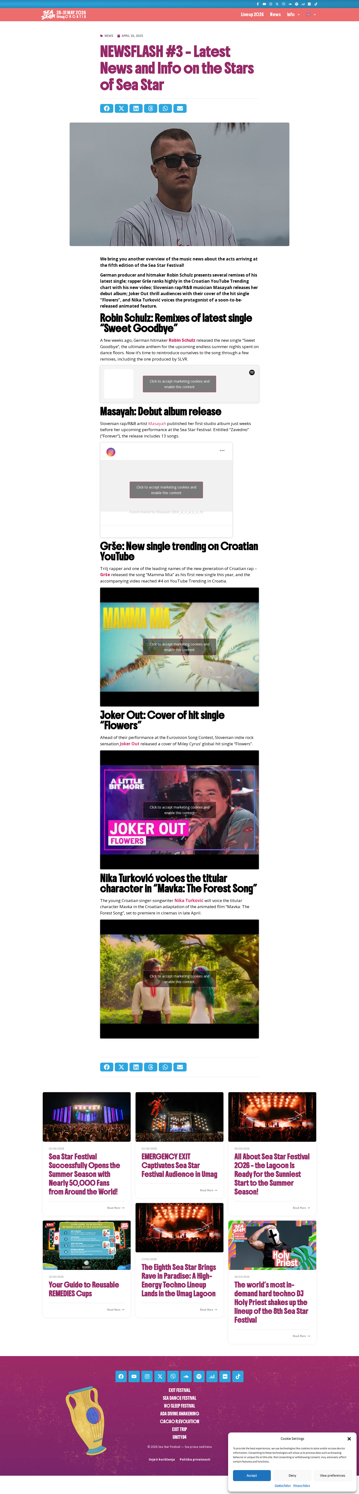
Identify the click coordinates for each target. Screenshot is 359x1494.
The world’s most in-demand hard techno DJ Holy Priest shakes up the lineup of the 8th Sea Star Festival (271, 1302)
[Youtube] (264, 4)
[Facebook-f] (258, 4)
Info (291, 14)
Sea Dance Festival (179, 1398)
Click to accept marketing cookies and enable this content (180, 384)
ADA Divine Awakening (179, 1414)
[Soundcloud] (290, 4)
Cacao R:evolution (179, 1421)
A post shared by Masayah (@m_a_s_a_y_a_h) (166, 512)
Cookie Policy (283, 1485)
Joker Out (129, 744)
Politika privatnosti (195, 1459)
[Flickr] (309, 4)
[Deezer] (303, 4)
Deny (292, 1475)
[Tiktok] (316, 4)
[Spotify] (296, 4)
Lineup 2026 (252, 14)
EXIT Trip (179, 1429)
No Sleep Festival (179, 1406)
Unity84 (179, 1437)
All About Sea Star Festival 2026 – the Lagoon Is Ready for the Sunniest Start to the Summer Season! (272, 1174)
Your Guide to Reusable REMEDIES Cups (84, 1289)
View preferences (332, 1475)
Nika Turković (188, 900)
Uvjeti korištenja (162, 1459)
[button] (349, 1438)
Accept (252, 1475)
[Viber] (283, 4)
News (275, 14)
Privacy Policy (301, 1485)
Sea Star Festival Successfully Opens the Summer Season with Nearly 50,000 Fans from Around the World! (84, 1174)
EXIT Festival (179, 1390)
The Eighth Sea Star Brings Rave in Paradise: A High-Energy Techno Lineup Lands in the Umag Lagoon (179, 1280)
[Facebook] (121, 1376)
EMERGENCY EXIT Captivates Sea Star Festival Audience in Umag (179, 1165)
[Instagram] (271, 4)
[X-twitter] (277, 4)
